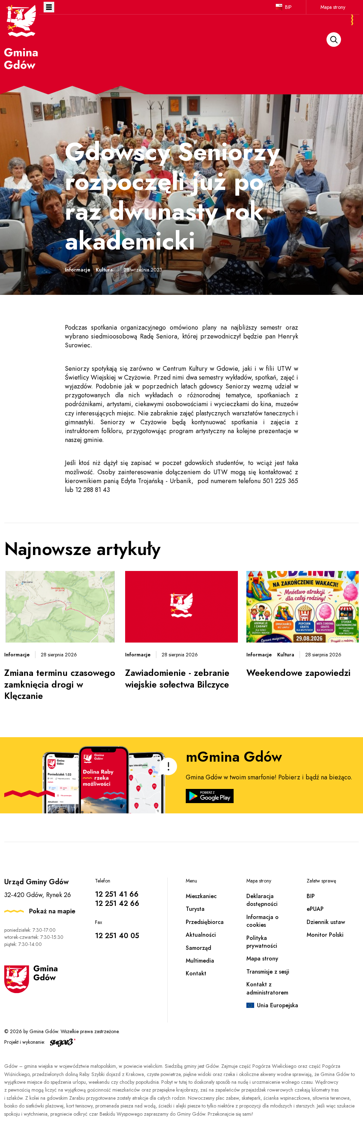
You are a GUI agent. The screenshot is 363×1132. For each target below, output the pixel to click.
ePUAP (315, 909)
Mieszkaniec (201, 896)
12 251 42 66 (117, 903)
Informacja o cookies (262, 921)
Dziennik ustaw (326, 922)
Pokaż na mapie (52, 911)
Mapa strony (332, 7)
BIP (288, 7)
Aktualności (201, 935)
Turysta (195, 909)
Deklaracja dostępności (262, 900)
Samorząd (198, 948)
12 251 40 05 (117, 936)
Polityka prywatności (261, 942)
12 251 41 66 (117, 894)
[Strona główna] (21, 36)
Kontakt (196, 973)
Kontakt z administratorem (267, 988)
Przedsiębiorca (205, 922)
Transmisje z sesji (267, 972)
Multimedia (200, 961)
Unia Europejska (277, 1005)
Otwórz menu (49, 7)
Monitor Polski (325, 935)
